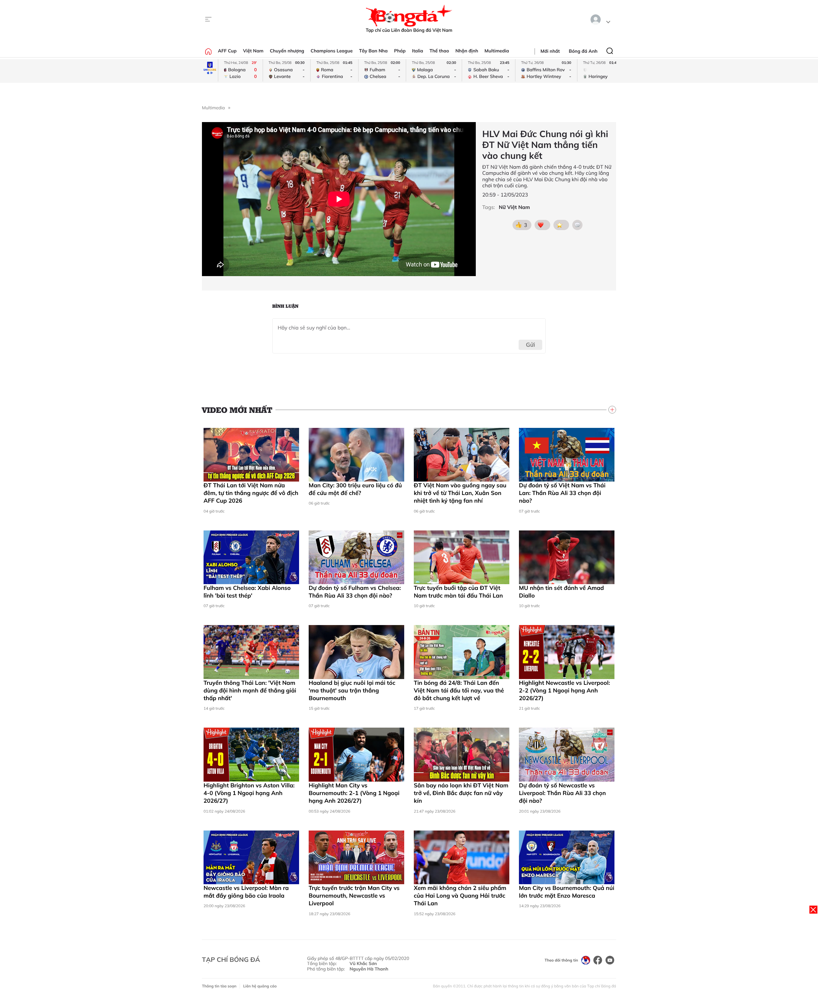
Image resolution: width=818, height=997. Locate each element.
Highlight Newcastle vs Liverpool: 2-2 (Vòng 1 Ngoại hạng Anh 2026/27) (564, 690)
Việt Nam (253, 51)
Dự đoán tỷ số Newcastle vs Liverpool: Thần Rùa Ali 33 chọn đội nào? (562, 793)
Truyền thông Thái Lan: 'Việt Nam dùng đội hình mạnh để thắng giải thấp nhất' (250, 690)
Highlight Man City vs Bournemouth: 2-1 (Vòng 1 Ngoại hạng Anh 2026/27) (354, 793)
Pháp (399, 51)
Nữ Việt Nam (514, 207)
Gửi (530, 344)
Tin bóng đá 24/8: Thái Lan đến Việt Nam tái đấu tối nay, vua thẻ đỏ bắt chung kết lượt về (459, 690)
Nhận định (466, 51)
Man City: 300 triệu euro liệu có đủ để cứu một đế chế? (355, 489)
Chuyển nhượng (287, 51)
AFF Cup (227, 51)
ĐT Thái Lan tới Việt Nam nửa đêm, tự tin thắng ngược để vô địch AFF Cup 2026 (251, 493)
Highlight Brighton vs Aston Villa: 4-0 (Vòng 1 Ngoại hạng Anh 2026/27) (249, 793)
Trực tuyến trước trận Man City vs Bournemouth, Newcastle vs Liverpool (354, 895)
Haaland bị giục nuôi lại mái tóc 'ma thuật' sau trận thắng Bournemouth (352, 690)
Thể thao (439, 51)
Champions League (332, 51)
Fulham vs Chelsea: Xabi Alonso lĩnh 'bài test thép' (247, 591)
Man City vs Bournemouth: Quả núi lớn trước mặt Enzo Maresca (566, 891)
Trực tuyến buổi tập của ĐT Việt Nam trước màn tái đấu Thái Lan (458, 591)
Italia (417, 51)
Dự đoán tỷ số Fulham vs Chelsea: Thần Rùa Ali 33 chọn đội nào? (355, 591)
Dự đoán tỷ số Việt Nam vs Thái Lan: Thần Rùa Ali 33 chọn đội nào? (562, 493)
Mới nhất (550, 51)
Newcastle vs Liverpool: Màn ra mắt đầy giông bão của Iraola (246, 891)
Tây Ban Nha (373, 51)
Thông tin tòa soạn (219, 986)
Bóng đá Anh (583, 51)
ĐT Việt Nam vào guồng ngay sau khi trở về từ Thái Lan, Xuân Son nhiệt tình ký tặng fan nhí (460, 493)
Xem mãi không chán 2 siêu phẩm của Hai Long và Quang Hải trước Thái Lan (460, 895)
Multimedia (496, 51)
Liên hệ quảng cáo (260, 986)
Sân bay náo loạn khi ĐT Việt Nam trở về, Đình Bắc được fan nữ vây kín (461, 793)
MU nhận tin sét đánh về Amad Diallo (561, 591)
